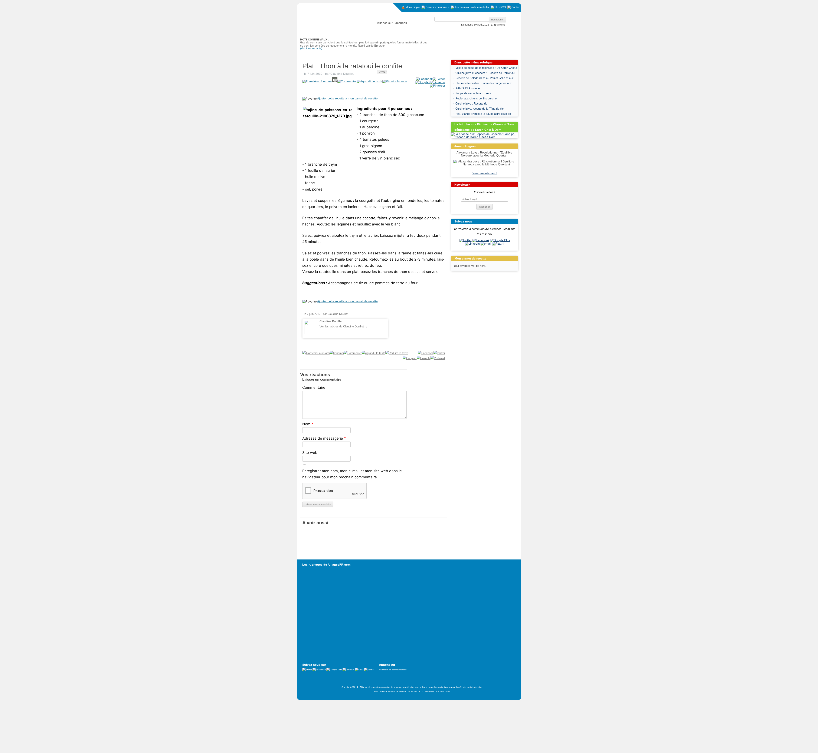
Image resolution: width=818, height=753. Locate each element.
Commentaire (313, 387)
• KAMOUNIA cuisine (467, 88)
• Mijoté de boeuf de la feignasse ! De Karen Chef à (485, 67)
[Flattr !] (498, 243)
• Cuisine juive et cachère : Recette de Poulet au (484, 73)
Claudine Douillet (341, 73)
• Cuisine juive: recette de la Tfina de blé (479, 108)
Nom (307, 424)
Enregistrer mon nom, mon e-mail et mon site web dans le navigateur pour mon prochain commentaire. (352, 474)
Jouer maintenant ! (484, 173)
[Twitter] (465, 240)
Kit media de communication (393, 669)
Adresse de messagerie (324, 438)
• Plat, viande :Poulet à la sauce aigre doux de (482, 113)
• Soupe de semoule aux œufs (472, 93)
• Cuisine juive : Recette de (470, 103)
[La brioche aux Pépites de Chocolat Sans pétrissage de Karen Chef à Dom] (484, 137)
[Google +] (500, 240)
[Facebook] (480, 240)
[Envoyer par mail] (486, 243)
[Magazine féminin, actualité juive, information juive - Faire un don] (492, 37)
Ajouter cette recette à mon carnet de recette (347, 98)
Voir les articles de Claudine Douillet (343, 326)
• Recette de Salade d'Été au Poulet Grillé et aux (484, 78)
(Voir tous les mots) (311, 48)
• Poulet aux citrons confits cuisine (475, 98)
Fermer (382, 72)
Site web (309, 452)
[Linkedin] (472, 243)
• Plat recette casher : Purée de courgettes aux (483, 83)
